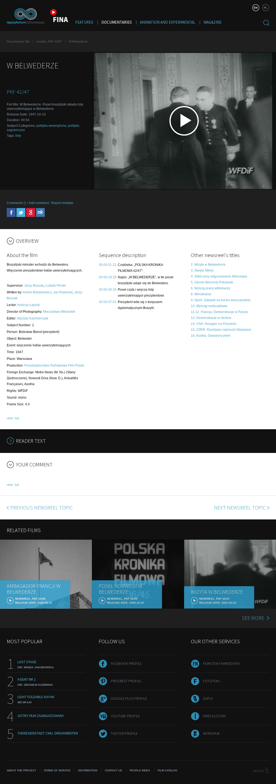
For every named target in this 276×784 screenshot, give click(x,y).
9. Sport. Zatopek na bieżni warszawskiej (220, 300)
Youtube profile (125, 715)
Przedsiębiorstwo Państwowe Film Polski (54, 365)
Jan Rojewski (63, 292)
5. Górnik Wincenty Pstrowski (212, 282)
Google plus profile (129, 698)
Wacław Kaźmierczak (32, 318)
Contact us (113, 770)
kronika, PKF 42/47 (49, 41)
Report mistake (62, 203)
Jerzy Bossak (34, 285)
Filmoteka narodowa (221, 663)
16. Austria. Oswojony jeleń (210, 335)
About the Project (21, 770)
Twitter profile (124, 733)
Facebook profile (126, 663)
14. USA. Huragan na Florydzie (213, 324)
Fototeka (211, 680)
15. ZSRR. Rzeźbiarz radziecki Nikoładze (221, 330)
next (240, 507)
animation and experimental (167, 22)
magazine (212, 22)
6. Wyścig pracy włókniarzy (210, 288)
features (84, 22)
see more (253, 617)
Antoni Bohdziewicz (37, 292)
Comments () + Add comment (28, 203)
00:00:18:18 (107, 277)
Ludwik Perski (55, 285)
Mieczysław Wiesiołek (59, 312)
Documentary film (18, 41)
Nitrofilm (211, 733)
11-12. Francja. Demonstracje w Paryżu (219, 312)
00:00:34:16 (107, 289)
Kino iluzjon (214, 715)
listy (18, 136)
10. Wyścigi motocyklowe (209, 306)
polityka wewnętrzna (51, 126)
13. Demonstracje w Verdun (211, 318)
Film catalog (167, 770)
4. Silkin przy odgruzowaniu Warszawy (219, 276)
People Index (140, 770)
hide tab (13, 418)
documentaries (116, 22)
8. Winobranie (201, 294)
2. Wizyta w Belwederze (208, 264)
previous (41, 507)
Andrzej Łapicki (28, 305)
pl (265, 7)
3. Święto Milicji (202, 270)
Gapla (208, 698)
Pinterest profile (126, 680)
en (255, 7)
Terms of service (57, 770)
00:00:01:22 (107, 265)
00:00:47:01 (107, 302)
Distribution (87, 770)
